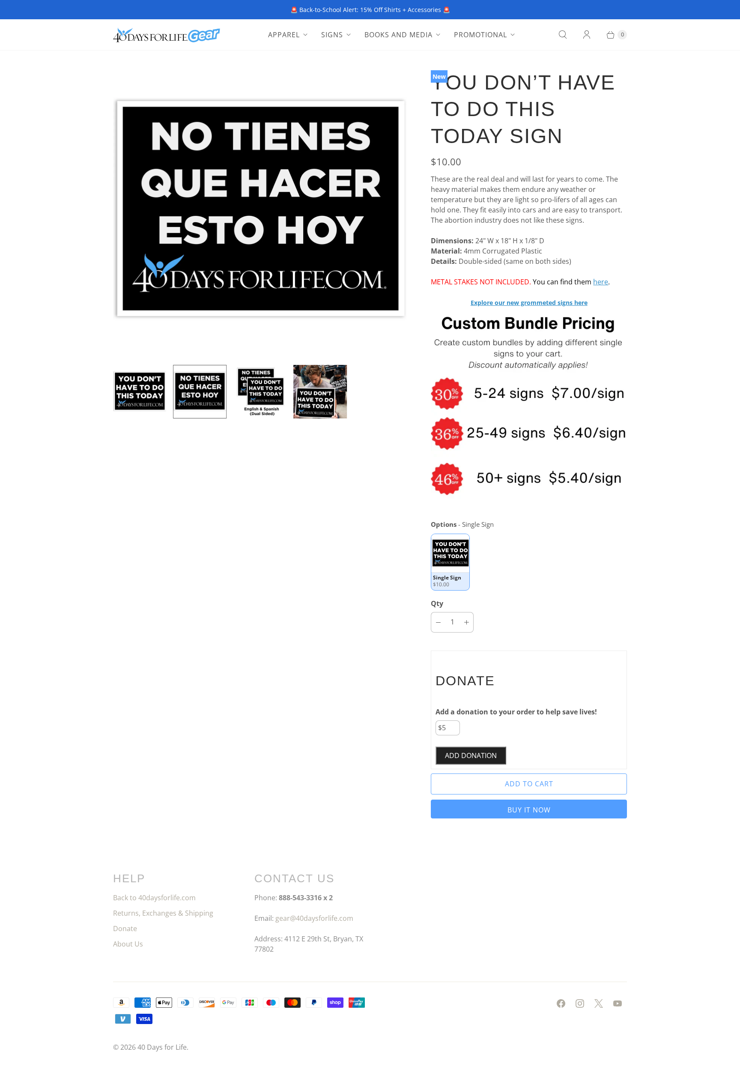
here (600, 282)
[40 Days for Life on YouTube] (617, 1003)
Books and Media (398, 34)
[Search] (563, 34)
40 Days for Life (162, 1047)
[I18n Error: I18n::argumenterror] (139, 391)
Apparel (284, 34)
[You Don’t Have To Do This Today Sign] (260, 211)
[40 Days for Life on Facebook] (561, 1003)
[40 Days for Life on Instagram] (579, 1003)
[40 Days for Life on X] (598, 1003)
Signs (332, 34)
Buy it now (529, 810)
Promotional (480, 34)
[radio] (450, 562)
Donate (125, 928)
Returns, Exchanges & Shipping (163, 913)
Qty (437, 603)
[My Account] (587, 34)
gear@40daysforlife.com (314, 918)
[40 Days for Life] (166, 34)
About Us (128, 944)
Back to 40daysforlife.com (154, 897)
